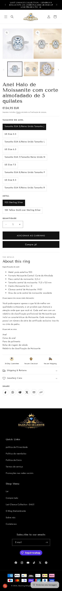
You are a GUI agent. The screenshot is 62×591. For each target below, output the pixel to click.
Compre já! (31, 244)
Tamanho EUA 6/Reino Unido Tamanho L (25, 141)
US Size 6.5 (10, 149)
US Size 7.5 (10, 164)
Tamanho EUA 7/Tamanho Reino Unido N (25, 156)
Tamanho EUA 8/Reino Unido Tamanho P (25, 172)
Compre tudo (12, 497)
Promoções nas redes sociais (19, 473)
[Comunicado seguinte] (56, 5)
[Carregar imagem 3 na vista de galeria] (31, 69)
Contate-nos (11, 524)
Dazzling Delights (25, 585)
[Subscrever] (47, 542)
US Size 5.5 (10, 134)
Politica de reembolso (16, 453)
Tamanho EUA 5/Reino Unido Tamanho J (24, 126)
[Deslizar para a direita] (58, 70)
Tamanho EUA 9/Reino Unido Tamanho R (25, 187)
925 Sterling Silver (14, 202)
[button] (6, 17)
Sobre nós (10, 517)
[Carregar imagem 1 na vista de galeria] (14, 69)
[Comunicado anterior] (5, 5)
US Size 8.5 (10, 179)
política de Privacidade (17, 447)
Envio (18, 112)
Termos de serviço (14, 466)
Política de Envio (14, 460)
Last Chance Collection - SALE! (20, 504)
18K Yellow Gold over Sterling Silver (23, 210)
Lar (7, 491)
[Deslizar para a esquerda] (3, 70)
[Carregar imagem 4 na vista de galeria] (47, 69)
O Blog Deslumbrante (16, 511)
